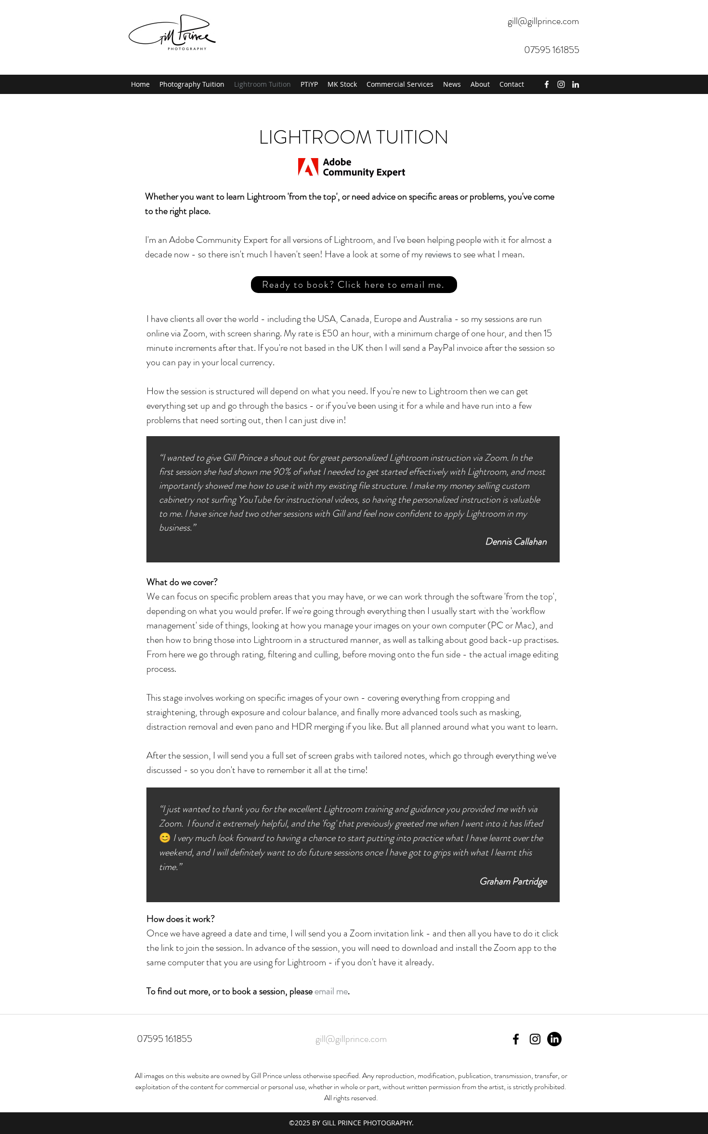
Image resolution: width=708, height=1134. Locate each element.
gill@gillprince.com (543, 21)
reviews (438, 254)
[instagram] (561, 84)
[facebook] (546, 84)
